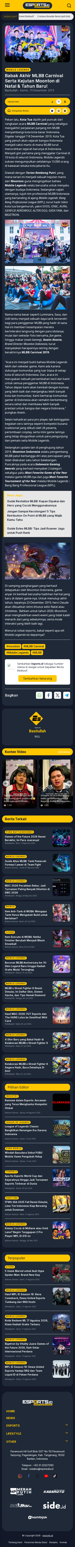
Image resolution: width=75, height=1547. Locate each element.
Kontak (63, 1542)
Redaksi (53, 1542)
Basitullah (11, 90)
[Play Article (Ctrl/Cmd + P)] (52, 110)
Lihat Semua (64, 751)
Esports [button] (13, 1425)
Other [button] (11, 1441)
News (10, 1418)
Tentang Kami (15, 1542)
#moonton (13, 646)
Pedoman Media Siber (35, 1542)
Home (10, 1411)
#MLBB (37, 652)
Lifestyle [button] (13, 1433)
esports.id (48, 1535)
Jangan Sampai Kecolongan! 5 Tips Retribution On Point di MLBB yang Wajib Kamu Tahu (34, 516)
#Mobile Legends (17, 652)
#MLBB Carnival (33, 646)
